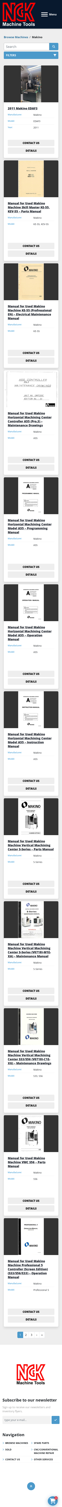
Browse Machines (16, 1443)
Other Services (43, 1459)
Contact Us (12, 1459)
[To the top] (31, 1486)
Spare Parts (41, 1443)
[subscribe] (56, 1420)
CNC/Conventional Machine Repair (46, 1451)
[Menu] (44, 14)
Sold (8, 1449)
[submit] (53, 46)
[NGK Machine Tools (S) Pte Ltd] (31, 1374)
